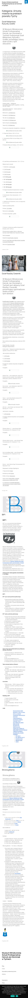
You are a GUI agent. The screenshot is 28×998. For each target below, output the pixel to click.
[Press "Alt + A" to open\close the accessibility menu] (26, 1)
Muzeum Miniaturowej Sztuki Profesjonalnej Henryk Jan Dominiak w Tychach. (12, 3)
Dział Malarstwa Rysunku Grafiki (8, 23)
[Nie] (26, 991)
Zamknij (12, 996)
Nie (17, 996)
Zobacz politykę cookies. (16, 994)
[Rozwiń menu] (25, 4)
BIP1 (3, 515)
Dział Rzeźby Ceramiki (11, 274)
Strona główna (8, 770)
